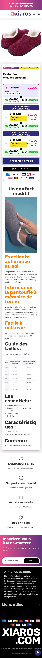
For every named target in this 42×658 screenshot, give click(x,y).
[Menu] (2, 13)
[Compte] (34, 13)
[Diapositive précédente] (2, 5)
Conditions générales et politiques (21, 653)
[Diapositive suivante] (39, 5)
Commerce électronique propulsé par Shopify (26, 648)
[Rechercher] (7, 13)
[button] (21, 93)
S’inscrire (31, 561)
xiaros (8, 648)
